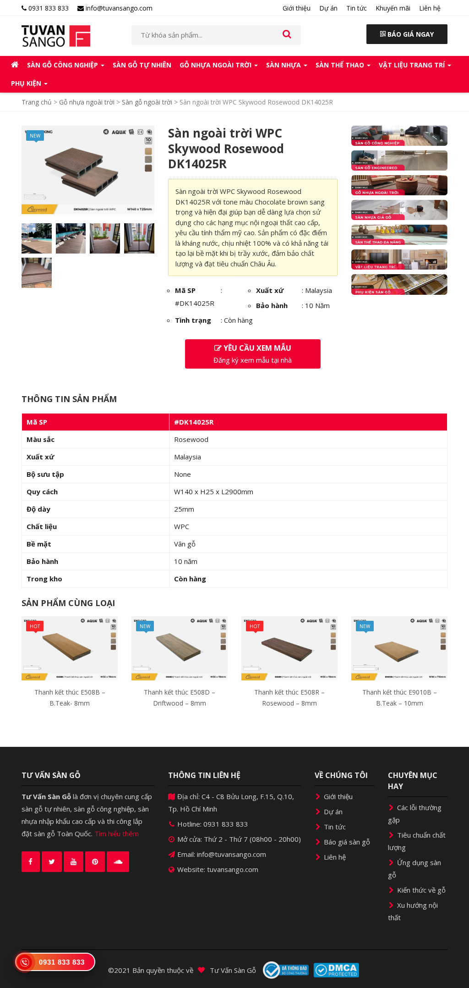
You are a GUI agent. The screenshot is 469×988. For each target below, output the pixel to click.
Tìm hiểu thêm (116, 833)
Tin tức (356, 8)
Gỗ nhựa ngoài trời (216, 65)
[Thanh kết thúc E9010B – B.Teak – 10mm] (399, 647)
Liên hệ (430, 8)
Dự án (328, 8)
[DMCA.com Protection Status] (336, 970)
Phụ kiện (27, 83)
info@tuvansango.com (118, 8)
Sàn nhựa (284, 65)
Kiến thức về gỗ (420, 889)
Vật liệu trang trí (413, 65)
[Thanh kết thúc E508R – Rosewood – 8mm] (289, 647)
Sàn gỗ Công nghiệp (63, 65)
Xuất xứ (270, 290)
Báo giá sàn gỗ (346, 841)
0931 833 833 (48, 8)
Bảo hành (272, 305)
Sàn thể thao (341, 65)
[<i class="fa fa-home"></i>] (15, 65)
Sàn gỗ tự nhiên (142, 65)
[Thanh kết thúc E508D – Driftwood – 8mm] (179, 647)
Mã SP (185, 290)
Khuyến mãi (393, 8)
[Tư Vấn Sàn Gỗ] (70, 36)
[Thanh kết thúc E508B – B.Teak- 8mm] (70, 647)
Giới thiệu (297, 8)
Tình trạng (193, 320)
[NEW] (88, 169)
